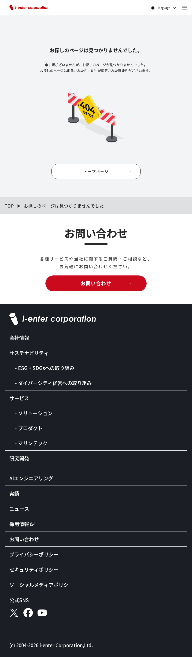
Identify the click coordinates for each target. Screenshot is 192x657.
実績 (14, 493)
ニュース (19, 508)
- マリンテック (31, 442)
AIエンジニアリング (31, 478)
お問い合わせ (96, 283)
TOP (9, 206)
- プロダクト (29, 427)
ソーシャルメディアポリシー (41, 584)
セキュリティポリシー (34, 569)
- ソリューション (33, 412)
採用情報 (19, 523)
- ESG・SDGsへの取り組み (44, 367)
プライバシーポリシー (34, 554)
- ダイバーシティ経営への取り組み (53, 382)
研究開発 (19, 458)
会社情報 (19, 337)
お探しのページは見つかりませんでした (64, 206)
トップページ (96, 171)
